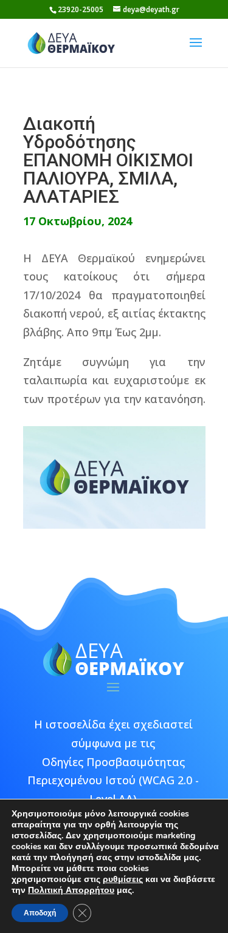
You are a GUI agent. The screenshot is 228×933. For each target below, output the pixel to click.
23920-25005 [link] (80, 9)
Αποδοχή (40, 913)
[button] (196, 50)
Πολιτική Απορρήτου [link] (71, 890)
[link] (71, 42)
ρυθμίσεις (123, 879)
